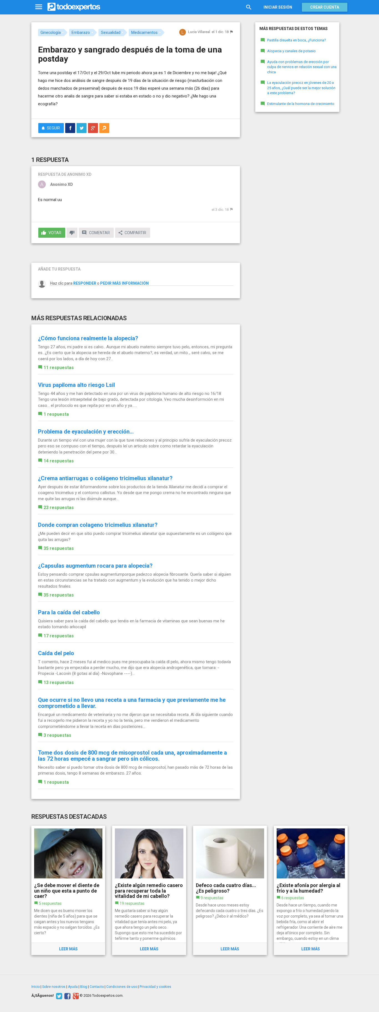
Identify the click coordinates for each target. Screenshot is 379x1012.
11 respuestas (59, 367)
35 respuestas (59, 548)
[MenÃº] (38, 7)
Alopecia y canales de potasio (291, 51)
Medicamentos (144, 32)
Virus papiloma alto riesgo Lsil (76, 385)
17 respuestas (59, 635)
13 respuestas (59, 682)
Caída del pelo (56, 653)
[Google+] (75, 995)
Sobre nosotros (53, 987)
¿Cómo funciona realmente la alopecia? (88, 338)
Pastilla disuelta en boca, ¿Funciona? (296, 40)
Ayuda (73, 987)
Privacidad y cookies (155, 987)
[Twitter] (58, 995)
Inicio (35, 987)
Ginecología (51, 32)
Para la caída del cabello (69, 612)
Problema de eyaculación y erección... (86, 431)
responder (84, 283)
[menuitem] (70, 128)
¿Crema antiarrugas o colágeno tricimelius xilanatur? (105, 478)
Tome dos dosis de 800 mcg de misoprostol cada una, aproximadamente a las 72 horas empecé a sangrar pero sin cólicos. (132, 755)
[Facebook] (66, 995)
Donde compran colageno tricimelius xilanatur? (98, 525)
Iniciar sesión (278, 7)
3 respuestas (57, 735)
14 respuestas (59, 461)
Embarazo (81, 32)
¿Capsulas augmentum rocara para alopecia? (95, 565)
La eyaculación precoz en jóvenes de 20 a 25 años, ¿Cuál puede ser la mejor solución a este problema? (301, 88)
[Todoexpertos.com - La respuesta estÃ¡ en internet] (73, 7)
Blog (83, 987)
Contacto (97, 987)
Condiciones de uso (121, 987)
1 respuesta (56, 414)
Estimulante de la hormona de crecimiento (300, 104)
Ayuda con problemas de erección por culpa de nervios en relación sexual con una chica (302, 67)
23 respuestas (59, 507)
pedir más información (124, 283)
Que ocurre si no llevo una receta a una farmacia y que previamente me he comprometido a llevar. (132, 703)
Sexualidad (110, 32)
